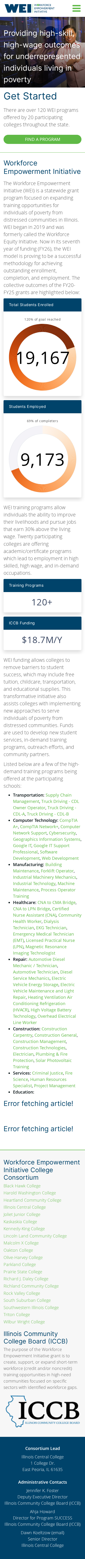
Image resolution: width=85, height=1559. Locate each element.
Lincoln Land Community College (35, 1236)
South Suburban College (27, 1300)
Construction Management (39, 1041)
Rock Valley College (22, 1293)
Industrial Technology (34, 883)
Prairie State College (23, 1271)
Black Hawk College (22, 1186)
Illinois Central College (25, 1207)
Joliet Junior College (22, 1214)
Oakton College (18, 1250)
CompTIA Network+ (39, 826)
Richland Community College (31, 1286)
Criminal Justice (47, 1073)
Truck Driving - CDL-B (48, 814)
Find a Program (42, 139)
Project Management (54, 1085)
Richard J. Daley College (26, 1278)
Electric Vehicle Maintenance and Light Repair (44, 991)
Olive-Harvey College (23, 1257)
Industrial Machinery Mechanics (44, 877)
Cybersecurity (62, 833)
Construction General (55, 1035)
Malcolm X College (21, 1243)
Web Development (60, 858)
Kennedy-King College (24, 1228)
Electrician (23, 1054)
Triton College (17, 1314)
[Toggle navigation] (75, 9)
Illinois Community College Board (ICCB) (42, 1503)
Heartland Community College (32, 1200)
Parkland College (20, 1264)
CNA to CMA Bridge (57, 902)
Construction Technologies (39, 1047)
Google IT (22, 845)
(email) (57, 1532)
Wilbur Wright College (24, 1322)
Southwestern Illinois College (31, 1307)
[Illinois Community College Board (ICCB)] (42, 1410)
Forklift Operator (57, 871)
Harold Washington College (30, 1193)
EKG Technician (51, 927)
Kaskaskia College (20, 1221)
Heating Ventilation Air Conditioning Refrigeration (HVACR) (42, 1003)
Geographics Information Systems (47, 839)
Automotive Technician (35, 972)
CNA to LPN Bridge (31, 908)
